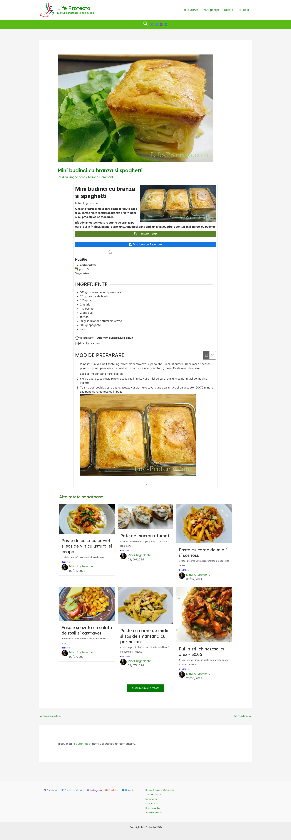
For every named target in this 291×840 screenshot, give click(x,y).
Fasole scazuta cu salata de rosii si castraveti (87, 630)
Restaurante (190, 10)
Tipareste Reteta (147, 233)
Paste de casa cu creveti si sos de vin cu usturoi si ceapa (87, 546)
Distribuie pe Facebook (147, 244)
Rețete (228, 10)
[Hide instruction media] (212, 355)
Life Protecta (73, 8)
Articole (244, 10)
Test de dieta (153, 794)
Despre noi (151, 803)
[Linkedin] (165, 24)
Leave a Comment (100, 177)
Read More (66, 562)
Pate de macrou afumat (144, 535)
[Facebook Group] (156, 24)
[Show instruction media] (206, 355)
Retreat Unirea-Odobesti (160, 790)
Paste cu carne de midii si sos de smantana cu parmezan (144, 636)
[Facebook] (152, 24)
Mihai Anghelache (81, 566)
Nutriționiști (211, 10)
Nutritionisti (152, 799)
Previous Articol (50, 716)
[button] (145, 24)
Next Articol (242, 716)
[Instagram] (161, 24)
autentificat (83, 744)
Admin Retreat (154, 812)
